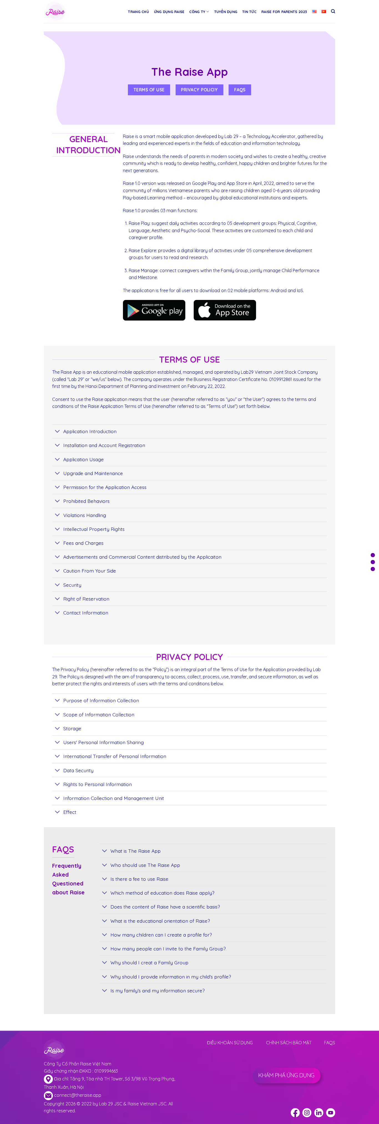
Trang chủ (138, 11)
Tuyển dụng (225, 11)
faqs (329, 1042)
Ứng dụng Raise (169, 11)
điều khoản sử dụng (230, 1042)
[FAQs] (373, 569)
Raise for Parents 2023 (284, 11)
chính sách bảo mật (289, 1042)
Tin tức (249, 11)
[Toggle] (57, 432)
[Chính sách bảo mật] (373, 562)
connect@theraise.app (77, 1095)
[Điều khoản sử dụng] (373, 555)
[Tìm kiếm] (333, 11)
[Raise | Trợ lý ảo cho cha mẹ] (68, 11)
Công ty (197, 11)
